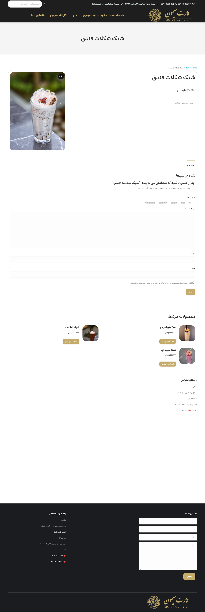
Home (188, 68)
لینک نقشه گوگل (59, 532)
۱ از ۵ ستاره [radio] (191, 202)
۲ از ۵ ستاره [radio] (184, 202)
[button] (61, 76)
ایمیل (192, 268)
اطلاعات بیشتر (168, 341)
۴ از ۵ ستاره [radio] (164, 202)
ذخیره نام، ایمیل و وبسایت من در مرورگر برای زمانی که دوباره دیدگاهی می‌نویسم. (161, 283)
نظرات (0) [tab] (191, 165)
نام (193, 253)
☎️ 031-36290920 (58, 561)
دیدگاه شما (190, 208)
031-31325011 (57, 555)
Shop (195, 68)
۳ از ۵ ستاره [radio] (175, 202)
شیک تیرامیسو (168, 327)
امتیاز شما (190, 197)
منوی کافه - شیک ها (181, 103)
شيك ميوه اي (168, 350)
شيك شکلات (72, 327)
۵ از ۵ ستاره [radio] (151, 202)
